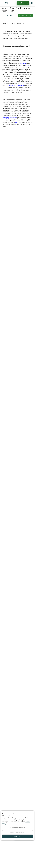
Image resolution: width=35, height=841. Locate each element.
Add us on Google (26, 15)
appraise (20, 85)
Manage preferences (17, 828)
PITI (16, 122)
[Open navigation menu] (32, 3)
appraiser (11, 85)
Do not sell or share (17, 832)
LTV (24, 83)
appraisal (23, 63)
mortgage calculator (10, 118)
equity (27, 65)
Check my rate (23, 3)
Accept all (17, 836)
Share (10, 15)
